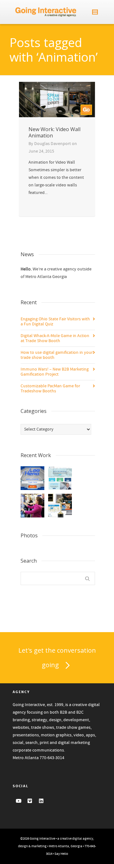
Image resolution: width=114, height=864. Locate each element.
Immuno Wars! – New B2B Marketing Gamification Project (55, 371)
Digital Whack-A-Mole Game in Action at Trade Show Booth (55, 338)
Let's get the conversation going (57, 657)
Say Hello (61, 854)
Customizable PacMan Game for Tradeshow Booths (50, 388)
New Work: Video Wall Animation (54, 132)
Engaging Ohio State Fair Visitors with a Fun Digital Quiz (55, 321)
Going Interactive (42, 839)
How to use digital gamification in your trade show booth (57, 355)
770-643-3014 (52, 758)
